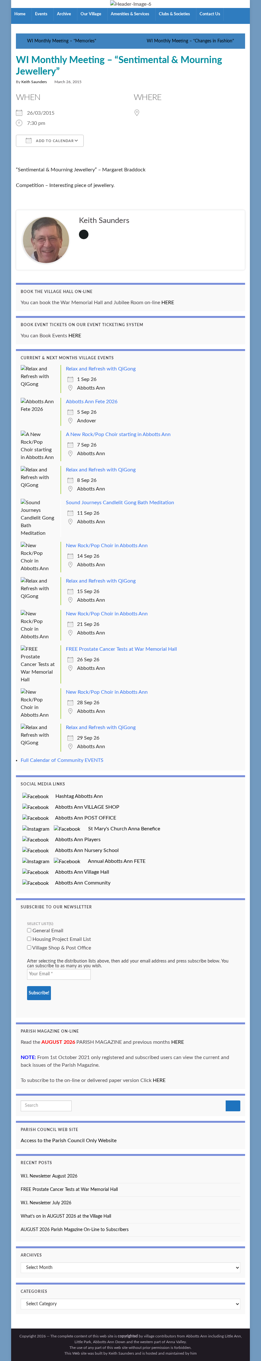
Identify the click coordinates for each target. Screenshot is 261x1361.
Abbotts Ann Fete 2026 (91, 401)
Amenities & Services (130, 14)
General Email (47, 930)
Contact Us (210, 14)
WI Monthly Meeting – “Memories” (61, 41)
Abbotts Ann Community (80, 882)
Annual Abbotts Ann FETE (114, 861)
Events (41, 14)
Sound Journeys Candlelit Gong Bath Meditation (120, 502)
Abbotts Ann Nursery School (84, 850)
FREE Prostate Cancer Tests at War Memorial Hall (121, 649)
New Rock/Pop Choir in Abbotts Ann (107, 545)
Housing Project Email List (61, 939)
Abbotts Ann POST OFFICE (83, 817)
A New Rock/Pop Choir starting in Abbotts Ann (118, 434)
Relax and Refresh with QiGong (101, 368)
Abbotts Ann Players (75, 839)
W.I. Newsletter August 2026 (49, 1176)
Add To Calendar (54, 141)
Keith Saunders (34, 82)
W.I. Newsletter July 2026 (46, 1203)
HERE (167, 302)
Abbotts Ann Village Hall (79, 872)
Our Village (91, 14)
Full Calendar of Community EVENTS (62, 760)
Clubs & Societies (175, 14)
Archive (64, 14)
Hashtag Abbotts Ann (76, 796)
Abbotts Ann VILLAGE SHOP (84, 807)
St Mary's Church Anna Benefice (121, 828)
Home (20, 14)
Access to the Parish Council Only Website (68, 1140)
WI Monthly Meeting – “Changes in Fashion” (190, 41)
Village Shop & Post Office (61, 947)
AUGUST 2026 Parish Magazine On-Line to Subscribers (75, 1230)
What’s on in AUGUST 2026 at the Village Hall (66, 1216)
